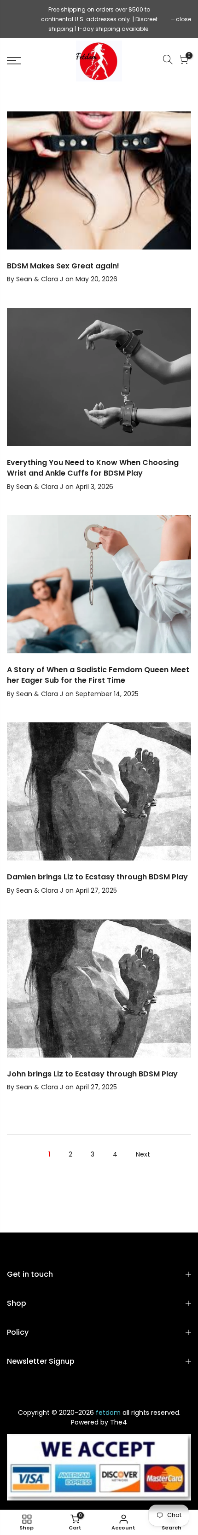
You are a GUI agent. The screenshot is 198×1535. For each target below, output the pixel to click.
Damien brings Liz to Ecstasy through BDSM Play (97, 877)
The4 (118, 1422)
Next (143, 1154)
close (19, 19)
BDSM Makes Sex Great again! (63, 266)
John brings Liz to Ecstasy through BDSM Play (92, 1074)
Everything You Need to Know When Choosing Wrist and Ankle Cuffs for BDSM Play (93, 467)
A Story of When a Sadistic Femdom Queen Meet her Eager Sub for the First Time (98, 675)
